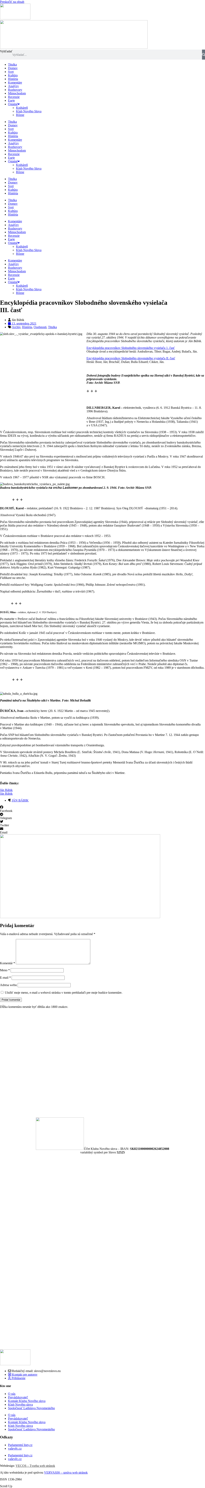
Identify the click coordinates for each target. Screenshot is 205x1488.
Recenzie (14, 97)
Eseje (11, 100)
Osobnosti (40, 327)
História (13, 79)
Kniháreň (22, 107)
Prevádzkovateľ (18, 1397)
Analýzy (13, 86)
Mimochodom (17, 93)
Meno (5, 970)
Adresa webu (8, 985)
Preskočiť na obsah (12, 1)
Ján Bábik (6, 790)
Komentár (7, 963)
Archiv (16, 327)
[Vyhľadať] (203, 55)
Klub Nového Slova (28, 111)
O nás (11, 1393)
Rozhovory (15, 89)
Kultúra (13, 75)
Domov (13, 68)
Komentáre (15, 82)
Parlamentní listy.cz (20, 1445)
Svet (11, 71)
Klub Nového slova (20, 1404)
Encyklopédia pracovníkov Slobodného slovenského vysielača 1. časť (130, 348)
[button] (102, 809)
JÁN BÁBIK (20, 800)
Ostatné (13, 104)
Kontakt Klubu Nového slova (26, 1401)
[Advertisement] (102, 1063)
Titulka (12, 64)
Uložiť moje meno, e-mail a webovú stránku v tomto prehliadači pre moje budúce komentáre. (63, 992)
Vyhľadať (6, 51)
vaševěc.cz (15, 1448)
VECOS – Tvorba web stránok (35, 1465)
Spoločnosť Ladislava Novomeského (31, 1408)
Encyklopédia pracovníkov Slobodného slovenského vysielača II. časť (130, 358)
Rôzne (20, 115)
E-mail (5, 977)
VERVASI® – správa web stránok (66, 1472)
